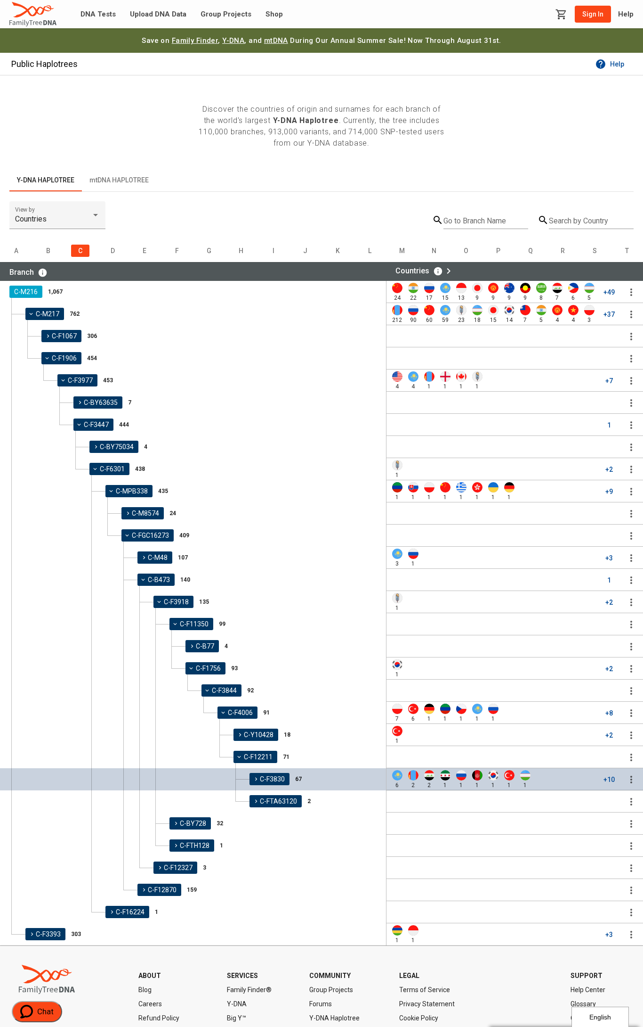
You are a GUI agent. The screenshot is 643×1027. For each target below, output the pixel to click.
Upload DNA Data (158, 14)
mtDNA (276, 40)
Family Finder (195, 40)
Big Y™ (236, 1018)
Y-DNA (233, 40)
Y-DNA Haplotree (334, 1018)
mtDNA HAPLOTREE (119, 180)
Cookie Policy (418, 1018)
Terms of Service (424, 989)
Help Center (588, 989)
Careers (150, 1004)
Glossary (583, 1004)
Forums (320, 1004)
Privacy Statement (427, 1004)
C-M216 (26, 292)
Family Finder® (249, 989)
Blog (145, 989)
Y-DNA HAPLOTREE (45, 180)
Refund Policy (158, 1018)
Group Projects (226, 14)
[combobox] (57, 219)
